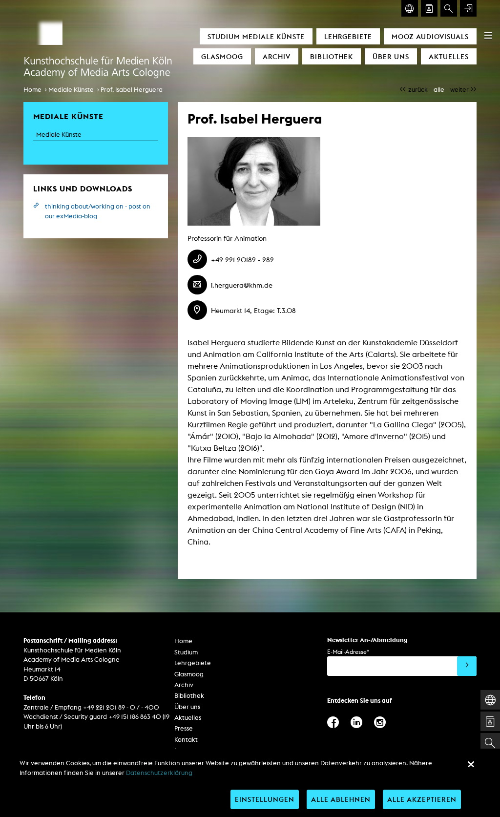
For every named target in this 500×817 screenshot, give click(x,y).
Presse (183, 728)
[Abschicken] (467, 666)
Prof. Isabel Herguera (132, 89)
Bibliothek (331, 56)
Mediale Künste (71, 89)
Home (32, 89)
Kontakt (186, 739)
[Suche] (448, 8)
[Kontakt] (429, 8)
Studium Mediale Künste (256, 36)
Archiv (277, 56)
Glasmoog (222, 56)
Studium (186, 652)
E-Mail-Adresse (348, 651)
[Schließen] (470, 764)
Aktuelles (449, 56)
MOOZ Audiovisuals (430, 36)
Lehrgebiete (348, 36)
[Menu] (488, 35)
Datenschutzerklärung (159, 772)
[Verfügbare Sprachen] (409, 8)
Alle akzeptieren (422, 799)
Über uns (391, 56)
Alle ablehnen (341, 799)
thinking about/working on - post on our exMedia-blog (97, 211)
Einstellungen (264, 799)
